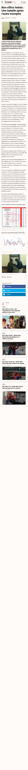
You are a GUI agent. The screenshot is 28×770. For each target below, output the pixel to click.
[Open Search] (21, 2)
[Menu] (2, 2)
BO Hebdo (4, 276)
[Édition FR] (25, 2)
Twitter (8, 290)
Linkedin (8, 294)
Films (15, 2)
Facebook (8, 286)
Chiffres (2, 17)
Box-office (9, 276)
